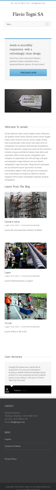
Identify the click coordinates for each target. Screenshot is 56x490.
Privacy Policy (10, 459)
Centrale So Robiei (12, 222)
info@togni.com (38, 3)
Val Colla (8, 323)
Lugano (8, 272)
